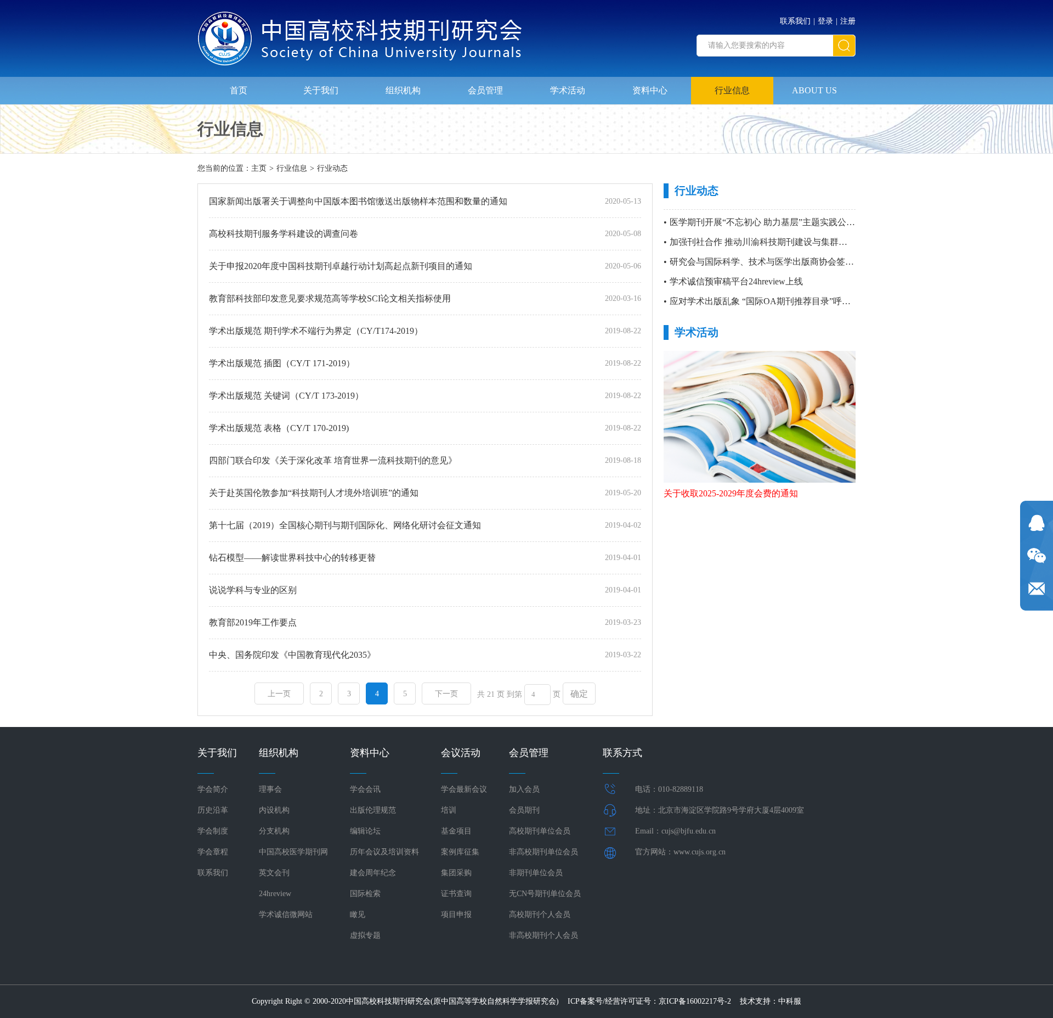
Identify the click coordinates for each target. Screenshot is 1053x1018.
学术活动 (567, 90)
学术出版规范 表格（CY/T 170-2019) (279, 428)
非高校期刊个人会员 (543, 935)
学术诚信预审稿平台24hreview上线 (736, 281)
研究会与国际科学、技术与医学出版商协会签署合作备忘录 (784, 261)
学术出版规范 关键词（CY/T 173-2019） (286, 395)
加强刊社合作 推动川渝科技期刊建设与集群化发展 (767, 242)
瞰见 (357, 914)
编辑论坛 (365, 831)
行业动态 (332, 168)
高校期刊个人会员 (539, 914)
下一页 (446, 694)
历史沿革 (212, 810)
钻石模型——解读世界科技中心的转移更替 (292, 557)
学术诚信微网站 (286, 914)
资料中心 (649, 90)
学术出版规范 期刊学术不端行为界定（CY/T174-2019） (316, 330)
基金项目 (456, 831)
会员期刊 (524, 810)
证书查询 (456, 894)
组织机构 (403, 90)
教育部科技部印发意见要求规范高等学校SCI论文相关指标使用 (330, 298)
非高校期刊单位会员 (543, 852)
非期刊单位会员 (536, 873)
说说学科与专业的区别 (253, 590)
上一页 (279, 694)
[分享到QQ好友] (1036, 522)
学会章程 (212, 852)
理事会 (270, 789)
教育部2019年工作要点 (253, 622)
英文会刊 (274, 873)
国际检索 (365, 894)
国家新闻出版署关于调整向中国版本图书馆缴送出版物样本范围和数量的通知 (358, 201)
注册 (848, 21)
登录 (825, 21)
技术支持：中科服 (770, 1001)
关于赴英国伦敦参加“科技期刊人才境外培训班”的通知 (313, 492)
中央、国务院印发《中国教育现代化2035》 (292, 654)
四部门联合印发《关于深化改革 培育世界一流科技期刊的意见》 (333, 460)
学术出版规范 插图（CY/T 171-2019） (282, 363)
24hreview (275, 894)
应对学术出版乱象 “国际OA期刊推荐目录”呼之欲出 (769, 301)
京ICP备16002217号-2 (695, 1001)
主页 (259, 168)
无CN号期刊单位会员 (545, 894)
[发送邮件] (1036, 588)
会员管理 (485, 90)
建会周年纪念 (373, 873)
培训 (448, 810)
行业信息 (732, 90)
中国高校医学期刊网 (293, 852)
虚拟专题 (365, 935)
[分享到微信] (1036, 555)
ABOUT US (814, 90)
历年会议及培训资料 (384, 852)
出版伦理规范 (373, 810)
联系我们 (795, 21)
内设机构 (274, 810)
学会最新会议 (464, 789)
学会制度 (212, 831)
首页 (238, 90)
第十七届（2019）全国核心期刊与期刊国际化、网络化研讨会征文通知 (345, 525)
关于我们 (320, 90)
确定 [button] (579, 693)
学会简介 (212, 789)
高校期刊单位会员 (539, 831)
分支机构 (274, 831)
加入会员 (524, 789)
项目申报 (456, 914)
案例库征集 (460, 852)
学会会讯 (365, 789)
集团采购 (456, 873)
